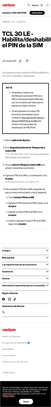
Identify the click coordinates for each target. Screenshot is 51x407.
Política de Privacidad (11, 336)
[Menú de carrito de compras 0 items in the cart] (41, 5)
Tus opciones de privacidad (14, 343)
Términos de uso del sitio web (15, 362)
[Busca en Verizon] (29, 5)
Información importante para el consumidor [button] (23, 285)
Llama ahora (37, 13)
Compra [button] (6, 250)
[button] (20, 61)
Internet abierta (9, 355)
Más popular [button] (8, 257)
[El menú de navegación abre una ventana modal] (47, 5)
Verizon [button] (6, 278)
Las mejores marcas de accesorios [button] (19, 264)
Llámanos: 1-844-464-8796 (14, 13)
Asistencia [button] (7, 271)
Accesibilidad (7, 349)
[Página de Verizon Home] (8, 5)
